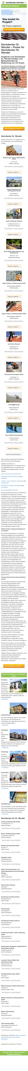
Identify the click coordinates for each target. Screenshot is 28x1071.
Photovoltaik (14, 490)
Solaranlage (4, 490)
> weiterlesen (5, 725)
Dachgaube (18, 485)
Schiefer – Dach (5, 481)
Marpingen (9, 1037)
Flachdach (4, 478)
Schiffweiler (4, 1039)
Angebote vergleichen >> (14, 172)
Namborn (23, 1035)
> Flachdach (4, 699)
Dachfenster (4, 485)
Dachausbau (8, 474)
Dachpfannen (5, 483)
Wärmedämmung (15, 476)
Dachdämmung (5, 476)
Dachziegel (20, 481)
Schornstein (4, 487)
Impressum (10, 1054)
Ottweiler (17, 1035)
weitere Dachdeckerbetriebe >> (14, 454)
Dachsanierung (16, 474)
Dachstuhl (11, 485)
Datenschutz (17, 1054)
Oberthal (3, 1037)
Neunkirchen (16, 1037)
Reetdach (13, 481)
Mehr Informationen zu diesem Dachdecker (14, 166)
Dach (2, 474)
